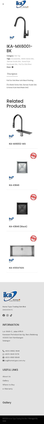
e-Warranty (8, 389)
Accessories (15, 59)
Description (12, 73)
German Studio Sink (14, 61)
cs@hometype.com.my (14, 360)
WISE (4, 421)
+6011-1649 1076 (11, 354)
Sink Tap (17, 56)
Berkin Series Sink (27, 59)
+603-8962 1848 (12, 351)
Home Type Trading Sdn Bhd (17, 418)
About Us (7, 376)
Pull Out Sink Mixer (25, 64)
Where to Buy (9, 384)
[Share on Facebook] (12, 67)
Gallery (6, 380)
